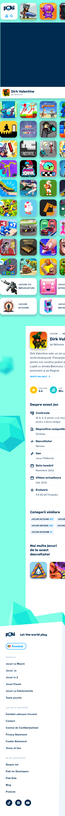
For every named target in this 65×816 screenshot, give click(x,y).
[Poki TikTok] (9, 803)
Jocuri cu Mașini (15, 664)
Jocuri (54, 334)
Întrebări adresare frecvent (21, 714)
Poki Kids (11, 778)
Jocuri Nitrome (41, 532)
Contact (10, 721)
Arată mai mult (38, 376)
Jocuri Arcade (42, 526)
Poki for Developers (17, 771)
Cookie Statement (16, 741)
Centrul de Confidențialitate (22, 728)
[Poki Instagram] (18, 803)
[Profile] (7, 16)
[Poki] (9, 8)
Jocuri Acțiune (42, 519)
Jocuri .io (11, 670)
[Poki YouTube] (28, 803)
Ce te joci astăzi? (11, 16)
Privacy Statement (16, 734)
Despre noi (12, 764)
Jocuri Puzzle (13, 684)
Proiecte (11, 792)
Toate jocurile (14, 698)
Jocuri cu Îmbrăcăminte (19, 691)
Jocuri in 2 (12, 677)
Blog (8, 785)
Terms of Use (13, 748)
